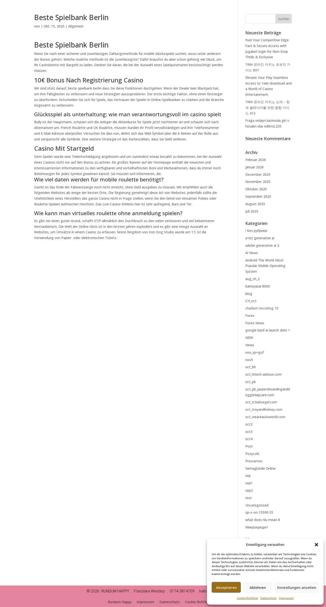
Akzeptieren (226, 587)
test (248, 497)
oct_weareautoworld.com (265, 417)
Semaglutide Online (260, 468)
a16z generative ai (259, 238)
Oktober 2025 (256, 189)
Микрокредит (256, 527)
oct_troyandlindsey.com (263, 409)
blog (248, 293)
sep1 (249, 483)
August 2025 (255, 204)
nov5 (249, 359)
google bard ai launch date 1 (267, 330)
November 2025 (257, 181)
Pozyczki (252, 453)
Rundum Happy (119, 602)
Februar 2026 (255, 159)
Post (249, 446)
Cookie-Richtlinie (247, 598)
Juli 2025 (251, 211)
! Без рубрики (256, 230)
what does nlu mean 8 (262, 519)
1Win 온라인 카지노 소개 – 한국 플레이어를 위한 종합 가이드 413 (267, 108)
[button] (316, 544)
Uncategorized (256, 505)
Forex (249, 315)
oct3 (248, 431)
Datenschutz (268, 598)
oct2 (248, 424)
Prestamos (254, 461)
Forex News (254, 323)
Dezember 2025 (257, 174)
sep (248, 475)
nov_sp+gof (254, 352)
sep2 (249, 490)
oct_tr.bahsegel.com (261, 402)
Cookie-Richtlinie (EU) (201, 602)
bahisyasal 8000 (257, 286)
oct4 (248, 439)
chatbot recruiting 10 (261, 308)
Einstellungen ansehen (296, 587)
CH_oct (251, 300)
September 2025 (258, 196)
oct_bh (250, 367)
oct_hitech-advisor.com (263, 374)
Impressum (286, 598)
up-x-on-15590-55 (259, 512)
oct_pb (250, 381)
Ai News (251, 252)
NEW (249, 337)
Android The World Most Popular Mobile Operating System (265, 266)
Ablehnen (258, 587)
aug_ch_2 (252, 279)
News (249, 345)
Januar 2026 (254, 167)
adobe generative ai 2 (262, 245)
